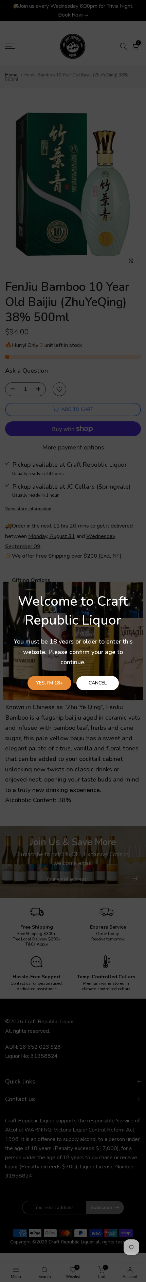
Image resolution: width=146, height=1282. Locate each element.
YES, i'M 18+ (49, 683)
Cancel (98, 683)
